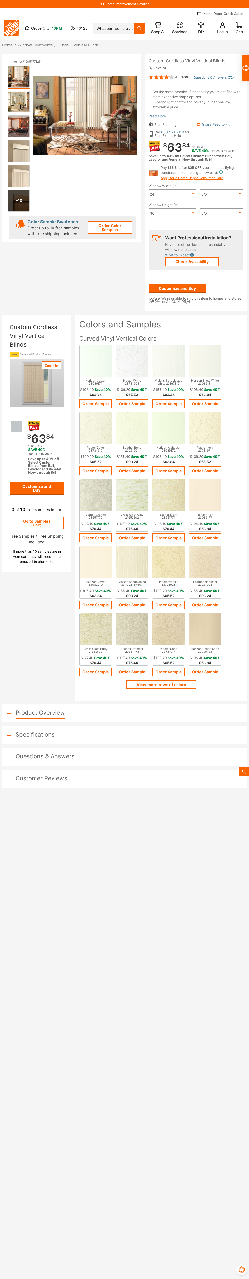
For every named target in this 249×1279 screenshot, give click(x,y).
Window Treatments (35, 45)
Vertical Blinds (86, 45)
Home (7, 45)
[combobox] (114, 28)
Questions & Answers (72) (213, 77)
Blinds (63, 45)
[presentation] (19, 77)
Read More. (158, 116)
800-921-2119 (172, 132)
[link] (169, 77)
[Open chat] (245, 68)
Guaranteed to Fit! (216, 124)
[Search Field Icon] (139, 28)
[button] (177, 255)
